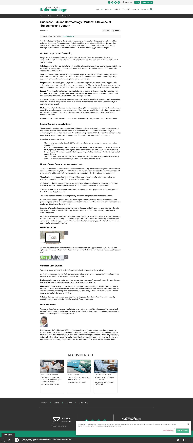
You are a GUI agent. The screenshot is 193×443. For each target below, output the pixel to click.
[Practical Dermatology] (53, 9)
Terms (56, 403)
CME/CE (117, 9)
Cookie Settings (168, 430)
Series (107, 9)
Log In (137, 2)
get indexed (66, 152)
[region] (133, 428)
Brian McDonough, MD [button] (28, 441)
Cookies (69, 403)
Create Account (147, 2)
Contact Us (84, 403)
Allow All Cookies (182, 430)
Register (8, 435)
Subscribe (128, 2)
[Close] (188, 424)
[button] (16, 440)
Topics (97, 9)
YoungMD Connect (130, 9)
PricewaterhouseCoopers (66, 169)
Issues (143, 9)
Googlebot (48, 147)
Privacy (44, 403)
